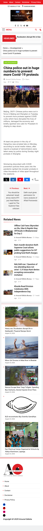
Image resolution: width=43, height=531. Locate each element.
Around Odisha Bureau (13, 79)
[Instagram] (4, 511)
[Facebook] (4, 504)
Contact (17, 2)
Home (5, 2)
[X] (4, 515)
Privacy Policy (36, 2)
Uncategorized (10, 62)
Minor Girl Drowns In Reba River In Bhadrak (20, 360)
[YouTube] (4, 508)
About (11, 2)
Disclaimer (25, 2)
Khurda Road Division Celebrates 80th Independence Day (23, 289)
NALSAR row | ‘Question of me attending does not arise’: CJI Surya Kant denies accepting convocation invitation (26, 269)
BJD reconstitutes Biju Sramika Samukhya (20, 417)
